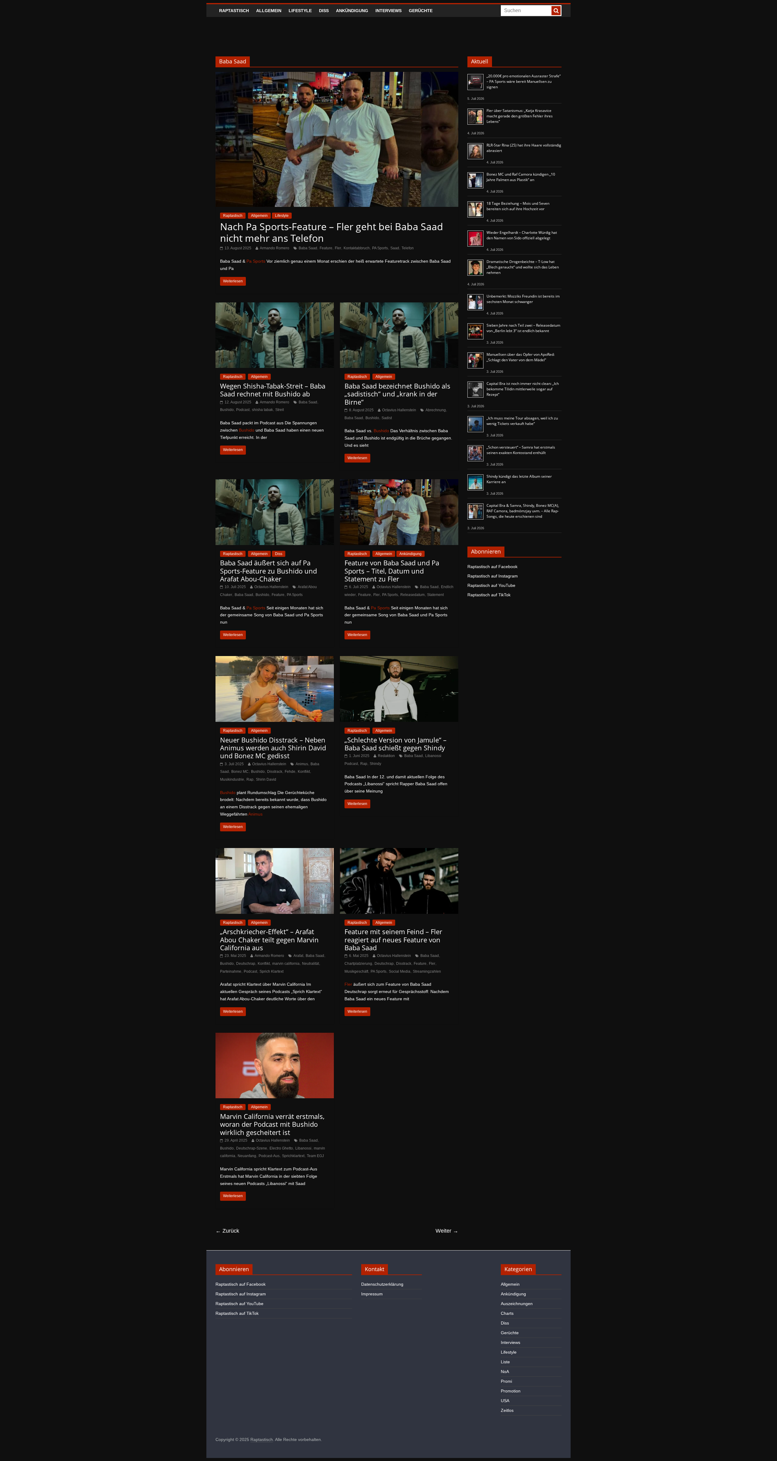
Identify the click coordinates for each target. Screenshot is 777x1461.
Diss (324, 10)
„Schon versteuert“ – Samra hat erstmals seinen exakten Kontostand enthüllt (521, 450)
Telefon (408, 248)
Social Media (399, 971)
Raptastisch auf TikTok (489, 594)
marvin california (286, 963)
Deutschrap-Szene (251, 1148)
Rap (249, 779)
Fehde (290, 771)
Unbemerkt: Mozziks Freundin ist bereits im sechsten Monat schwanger (523, 299)
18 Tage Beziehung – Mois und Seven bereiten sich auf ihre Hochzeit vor (518, 206)
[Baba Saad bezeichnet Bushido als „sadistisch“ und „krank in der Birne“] (399, 306)
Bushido (227, 410)
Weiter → (447, 1231)
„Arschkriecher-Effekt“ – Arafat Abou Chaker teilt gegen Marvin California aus (269, 939)
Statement (435, 595)
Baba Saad (308, 248)
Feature (326, 248)
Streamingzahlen (427, 971)
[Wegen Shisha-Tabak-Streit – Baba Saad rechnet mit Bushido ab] (274, 306)
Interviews (388, 10)
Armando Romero (274, 248)
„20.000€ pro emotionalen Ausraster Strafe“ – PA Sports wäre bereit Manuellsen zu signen (524, 81)
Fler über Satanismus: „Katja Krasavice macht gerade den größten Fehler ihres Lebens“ (520, 116)
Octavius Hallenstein (399, 410)
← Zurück (227, 1231)
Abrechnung (436, 410)
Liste (505, 1361)
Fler (338, 248)
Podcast (242, 410)
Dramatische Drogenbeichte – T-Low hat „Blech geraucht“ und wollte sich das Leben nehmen (523, 267)
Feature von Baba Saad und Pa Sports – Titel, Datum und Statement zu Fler (391, 570)
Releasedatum (412, 595)
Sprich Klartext (271, 971)
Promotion (511, 1391)
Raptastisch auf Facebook (492, 566)
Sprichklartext (293, 1156)
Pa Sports (255, 261)
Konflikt (304, 771)
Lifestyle (300, 10)
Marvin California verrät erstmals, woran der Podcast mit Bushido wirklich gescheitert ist (272, 1124)
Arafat (298, 956)
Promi (506, 1381)
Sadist (387, 418)
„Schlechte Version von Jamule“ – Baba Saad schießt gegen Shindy (395, 743)
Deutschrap (245, 963)
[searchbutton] (556, 10)
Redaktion (386, 756)
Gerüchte (421, 10)
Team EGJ (315, 1156)
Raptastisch (234, 10)
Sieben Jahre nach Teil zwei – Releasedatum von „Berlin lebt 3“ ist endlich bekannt (523, 328)
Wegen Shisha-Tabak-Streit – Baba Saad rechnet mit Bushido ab (272, 389)
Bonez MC (240, 771)
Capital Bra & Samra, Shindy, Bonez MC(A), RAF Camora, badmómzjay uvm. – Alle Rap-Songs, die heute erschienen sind (523, 511)
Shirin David (266, 779)
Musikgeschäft (356, 971)
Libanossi (303, 1148)
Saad (394, 248)
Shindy (375, 764)
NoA (505, 1371)
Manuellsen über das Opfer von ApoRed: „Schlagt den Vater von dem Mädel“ (521, 357)
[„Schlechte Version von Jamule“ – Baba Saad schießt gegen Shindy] (399, 659)
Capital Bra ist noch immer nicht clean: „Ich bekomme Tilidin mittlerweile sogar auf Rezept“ (523, 389)
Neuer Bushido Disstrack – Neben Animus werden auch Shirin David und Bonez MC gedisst (273, 747)
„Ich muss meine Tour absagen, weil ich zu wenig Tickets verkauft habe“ (522, 421)
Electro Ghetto (281, 1148)
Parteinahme (230, 971)
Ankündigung (352, 10)
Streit (279, 410)
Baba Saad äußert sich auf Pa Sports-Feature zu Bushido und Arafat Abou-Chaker (268, 570)
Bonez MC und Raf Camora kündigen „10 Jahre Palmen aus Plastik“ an (521, 177)
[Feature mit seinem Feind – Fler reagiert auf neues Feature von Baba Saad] (399, 851)
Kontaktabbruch (357, 248)
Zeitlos (507, 1410)
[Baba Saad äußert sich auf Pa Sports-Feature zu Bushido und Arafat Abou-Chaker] (274, 483)
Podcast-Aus (269, 1156)
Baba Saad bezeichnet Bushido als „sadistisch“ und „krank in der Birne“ (397, 393)
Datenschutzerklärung (382, 1284)
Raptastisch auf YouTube (491, 585)
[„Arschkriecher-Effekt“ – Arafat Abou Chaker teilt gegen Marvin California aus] (274, 851)
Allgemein (268, 10)
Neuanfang (247, 1156)
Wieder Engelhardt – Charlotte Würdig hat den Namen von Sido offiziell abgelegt (522, 235)
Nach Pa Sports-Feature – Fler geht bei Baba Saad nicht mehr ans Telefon (331, 232)
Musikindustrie (232, 779)
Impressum (372, 1293)
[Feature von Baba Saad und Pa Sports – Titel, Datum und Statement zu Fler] (399, 483)
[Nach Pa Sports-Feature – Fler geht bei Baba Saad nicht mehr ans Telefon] (336, 75)
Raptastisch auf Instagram (492, 576)
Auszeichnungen (517, 1303)
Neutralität (310, 963)
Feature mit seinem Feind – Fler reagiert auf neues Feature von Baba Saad (393, 939)
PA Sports (380, 248)
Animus (302, 764)
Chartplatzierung (358, 963)
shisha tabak (262, 410)
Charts (507, 1313)
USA (505, 1400)
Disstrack (274, 771)
